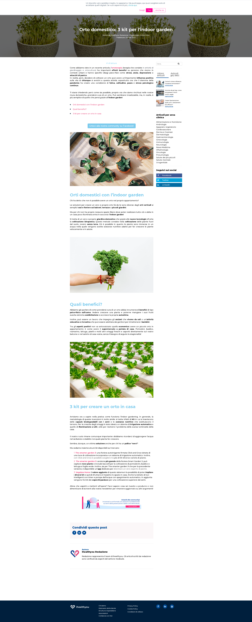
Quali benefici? (80, 109)
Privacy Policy (132, 606)
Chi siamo (102, 606)
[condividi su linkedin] (79, 533)
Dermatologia (162, 135)
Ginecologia (161, 140)
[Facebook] (83, 563)
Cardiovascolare (163, 130)
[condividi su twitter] (84, 533)
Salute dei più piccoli (165, 157)
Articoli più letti (175, 74)
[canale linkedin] (165, 606)
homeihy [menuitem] (80, 605)
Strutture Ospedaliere (107, 611)
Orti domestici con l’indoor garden (88, 105)
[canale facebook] (158, 606)
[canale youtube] (172, 606)
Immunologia (162, 142)
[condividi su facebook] (74, 533)
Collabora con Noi (105, 616)
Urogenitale (161, 162)
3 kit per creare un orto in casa (87, 114)
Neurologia (161, 145)
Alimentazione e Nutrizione (169, 122)
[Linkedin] (86, 563)
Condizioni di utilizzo (135, 612)
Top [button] (149, 10)
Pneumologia (162, 155)
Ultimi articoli (161, 74)
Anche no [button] (159, 10)
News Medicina (163, 147)
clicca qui (132, 5)
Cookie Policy (132, 609)
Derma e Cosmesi (164, 132)
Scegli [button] (142, 10)
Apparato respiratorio (166, 127)
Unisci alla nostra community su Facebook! (111, 125)
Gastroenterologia (164, 137)
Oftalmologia (162, 150)
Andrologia (161, 124)
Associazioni (103, 613)
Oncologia (161, 152)
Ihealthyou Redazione (119, 35)
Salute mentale (163, 160)
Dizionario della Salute (107, 608)
